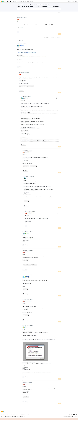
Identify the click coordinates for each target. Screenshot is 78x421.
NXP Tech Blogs (26, 1)
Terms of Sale (8, 416)
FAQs (73, 1)
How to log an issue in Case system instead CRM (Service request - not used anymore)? (31, 56)
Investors (10, 414)
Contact (17, 414)
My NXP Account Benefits (24, 414)
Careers (7, 414)
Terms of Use (5, 416)
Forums (14, 1)
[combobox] (42, 9)
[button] (56, 20)
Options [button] (59, 12)
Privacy (2, 416)
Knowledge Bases (19, 1)
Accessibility (18, 416)
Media (14, 414)
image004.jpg (29, 85)
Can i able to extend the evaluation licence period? (31, 238)
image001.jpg (25, 165)
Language (69, 1)
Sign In (76, 1)
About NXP (3, 414)
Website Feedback (22, 416)
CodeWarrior (22, 4)
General (22, 27)
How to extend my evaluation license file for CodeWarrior (27, 52)
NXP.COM (31, 1)
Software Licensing (28, 4)
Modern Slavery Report (13, 416)
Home (18, 4)
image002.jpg (21, 85)
